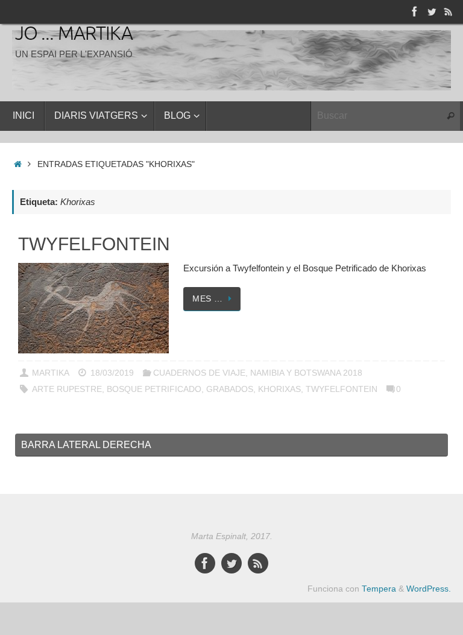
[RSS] (448, 11)
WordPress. (428, 588)
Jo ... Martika (74, 34)
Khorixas (279, 389)
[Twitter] (431, 11)
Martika (50, 373)
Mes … (207, 298)
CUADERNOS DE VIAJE (199, 373)
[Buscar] (450, 116)
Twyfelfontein (94, 244)
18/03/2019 (112, 373)
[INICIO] (18, 164)
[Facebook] (414, 11)
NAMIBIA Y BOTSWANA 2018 (306, 373)
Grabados (229, 389)
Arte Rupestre (67, 389)
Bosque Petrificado (154, 389)
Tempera (379, 588)
